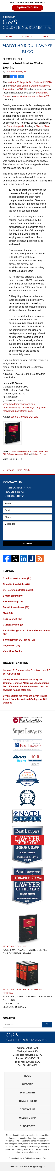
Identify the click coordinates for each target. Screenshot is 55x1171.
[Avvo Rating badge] (27, 760)
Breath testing (13, 596)
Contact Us (27, 1109)
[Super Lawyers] (27, 731)
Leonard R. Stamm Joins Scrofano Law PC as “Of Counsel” (26, 672)
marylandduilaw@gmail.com (18, 411)
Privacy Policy (28, 1101)
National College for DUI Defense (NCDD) (30, 82)
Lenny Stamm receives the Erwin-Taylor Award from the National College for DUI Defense (25, 699)
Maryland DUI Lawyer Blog (27, 22)
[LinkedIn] (23, 558)
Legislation (11, 645)
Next (27, 470)
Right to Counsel (39, 454)
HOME (9, 36)
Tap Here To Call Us (27, 7)
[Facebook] (7, 558)
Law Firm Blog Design (26, 1166)
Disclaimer (27, 1092)
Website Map (27, 1118)
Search (47, 1024)
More (45, 36)
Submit (27, 543)
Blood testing (13, 601)
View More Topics (12, 651)
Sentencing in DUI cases (19, 640)
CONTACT (27, 36)
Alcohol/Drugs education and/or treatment (26, 632)
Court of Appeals (15, 126)
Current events (13, 624)
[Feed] (40, 558)
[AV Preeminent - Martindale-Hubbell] (27, 720)
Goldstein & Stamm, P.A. (35, 1158)
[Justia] (31, 558)
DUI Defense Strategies (13, 454)
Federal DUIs (12, 619)
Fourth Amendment (16, 607)
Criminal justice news (39, 451)
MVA (26, 454)
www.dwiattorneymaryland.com (19, 404)
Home (19, 470)
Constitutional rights (20, 451)
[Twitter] (15, 558)
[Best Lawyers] (27, 745)
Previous (8, 470)
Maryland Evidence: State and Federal (23, 991)
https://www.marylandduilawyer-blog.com (24, 407)
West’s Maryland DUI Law (24, 417)
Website (27, 1084)
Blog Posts (27, 1126)
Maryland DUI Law (15, 946)
